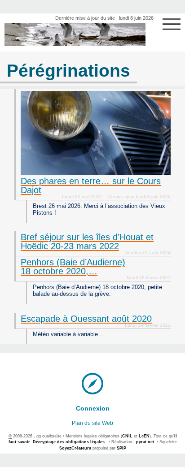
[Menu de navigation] (171, 24)
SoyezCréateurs (75, 448)
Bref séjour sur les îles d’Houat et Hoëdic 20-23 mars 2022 (87, 241)
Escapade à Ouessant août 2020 (86, 319)
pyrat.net (145, 442)
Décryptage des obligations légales (69, 442)
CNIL (127, 436)
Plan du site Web (92, 423)
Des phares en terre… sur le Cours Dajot (91, 185)
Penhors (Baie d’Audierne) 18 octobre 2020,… (73, 266)
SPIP (121, 448)
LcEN (144, 436)
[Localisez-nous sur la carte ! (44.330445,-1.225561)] (92, 382)
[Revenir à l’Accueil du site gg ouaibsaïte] (74, 34)
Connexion (93, 408)
